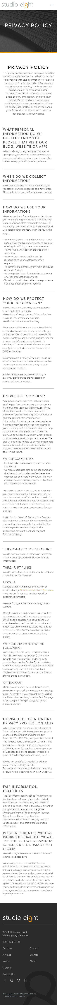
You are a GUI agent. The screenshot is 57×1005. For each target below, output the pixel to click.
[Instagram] (12, 980)
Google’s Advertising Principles (36, 590)
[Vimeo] (18, 980)
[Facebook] (5, 980)
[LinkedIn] (25, 980)
